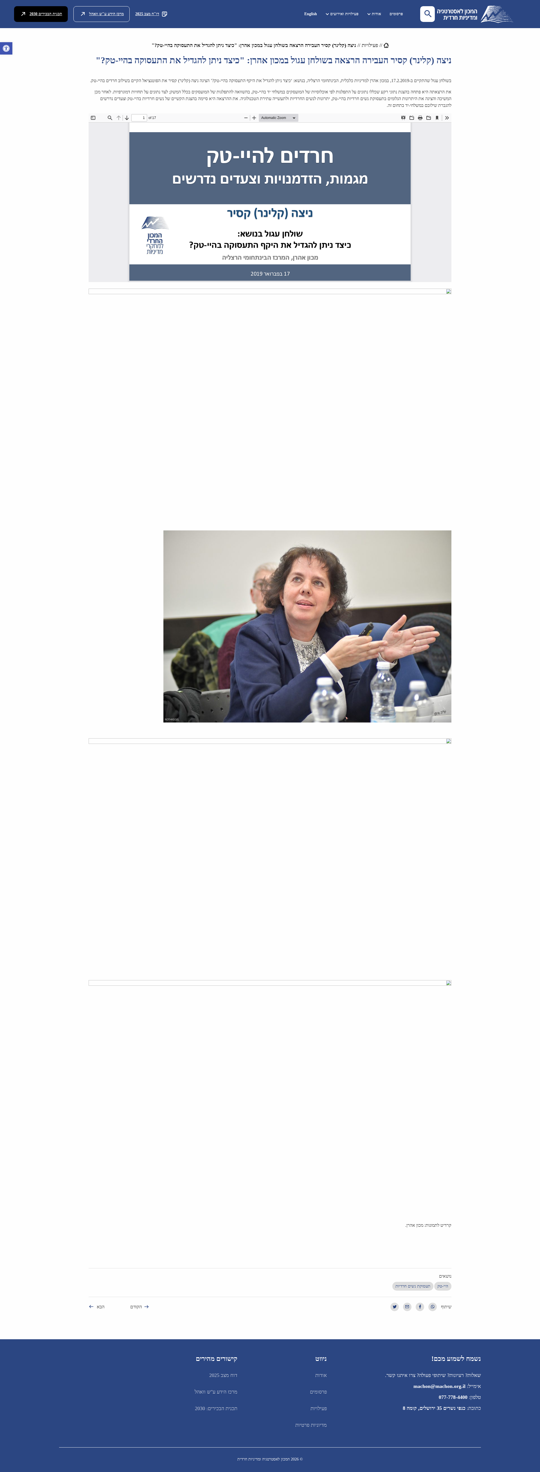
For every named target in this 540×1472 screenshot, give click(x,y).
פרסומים (396, 14)
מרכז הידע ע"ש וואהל (106, 14)
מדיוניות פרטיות (311, 1425)
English (310, 14)
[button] (6, 48)
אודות (376, 14)
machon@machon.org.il (439, 1386)
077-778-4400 (453, 1397)
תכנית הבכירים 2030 (46, 14)
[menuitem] (396, 14)
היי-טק (442, 1286)
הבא (101, 1306)
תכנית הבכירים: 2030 (216, 1408)
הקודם (136, 1306)
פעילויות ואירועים (344, 14)
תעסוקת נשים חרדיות (412, 1286)
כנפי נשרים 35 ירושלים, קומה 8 (434, 1408)
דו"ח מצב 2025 (147, 14)
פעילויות (370, 45)
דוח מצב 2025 (223, 1375)
